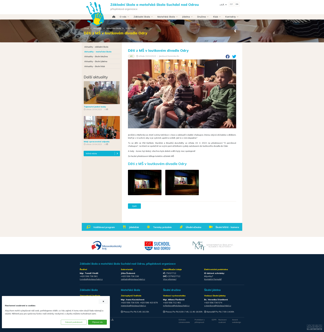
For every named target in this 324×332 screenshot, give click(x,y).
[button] (223, 4)
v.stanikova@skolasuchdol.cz (217, 305)
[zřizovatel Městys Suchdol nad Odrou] (157, 245)
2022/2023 (130, 28)
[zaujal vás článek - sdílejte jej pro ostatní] (227, 57)
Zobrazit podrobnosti (73, 322)
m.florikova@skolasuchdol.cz (176, 305)
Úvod (86, 28)
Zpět (134, 206)
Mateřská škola (114, 28)
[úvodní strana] (95, 9)
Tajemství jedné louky (95, 106)
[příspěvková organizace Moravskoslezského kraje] (106, 245)
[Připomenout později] (103, 301)
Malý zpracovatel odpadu (96, 141)
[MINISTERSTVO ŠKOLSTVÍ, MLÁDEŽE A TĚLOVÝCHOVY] (213, 245)
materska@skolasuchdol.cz (133, 305)
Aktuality (97, 28)
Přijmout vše (97, 322)
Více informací (169, 279)
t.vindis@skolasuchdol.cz (91, 279)
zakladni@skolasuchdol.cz (133, 279)
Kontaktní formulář (213, 279)
